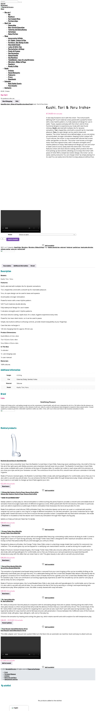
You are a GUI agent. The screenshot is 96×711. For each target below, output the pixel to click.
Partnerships (13, 21)
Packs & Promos (14, 51)
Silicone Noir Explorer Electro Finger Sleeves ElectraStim (19, 494)
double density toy (54, 247)
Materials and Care (10, 678)
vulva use (14, 249)
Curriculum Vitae (14, 19)
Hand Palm (17, 247)
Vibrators (25, 247)
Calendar (7, 81)
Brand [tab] (33, 266)
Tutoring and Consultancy (17, 30)
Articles (11, 71)
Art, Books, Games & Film (17, 40)
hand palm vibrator (87, 247)
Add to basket (13, 239)
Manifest (11, 17)
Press (10, 77)
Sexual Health (13, 55)
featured (69, 247)
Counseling (12, 25)
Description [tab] (7, 266)
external (63, 247)
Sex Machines (13, 58)
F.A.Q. (6, 672)
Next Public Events (15, 83)
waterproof (21, 249)
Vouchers (11, 64)
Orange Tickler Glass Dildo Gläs (10, 533)
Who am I (7, 12)
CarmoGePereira (11, 669)
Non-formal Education (16, 27)
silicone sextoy (5, 249)
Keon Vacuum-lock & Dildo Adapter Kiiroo (13, 630)
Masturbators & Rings (16, 49)
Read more (5, 486)
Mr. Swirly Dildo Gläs (7, 601)
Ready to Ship (13, 66)
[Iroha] (8, 251)
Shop (6, 36)
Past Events (12, 86)
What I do (7, 23)
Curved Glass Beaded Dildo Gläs (10, 568)
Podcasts (11, 75)
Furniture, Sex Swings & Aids (18, 43)
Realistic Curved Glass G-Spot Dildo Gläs (13, 461)
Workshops (12, 32)
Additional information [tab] (21, 266)
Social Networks (14, 73)
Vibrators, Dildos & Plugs (17, 62)
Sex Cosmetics (13, 53)
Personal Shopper (10, 674)
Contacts (7, 88)
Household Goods (14, 45)
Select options (7, 623)
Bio (9, 14)
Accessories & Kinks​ (15, 38)
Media (6, 68)
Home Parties (13, 34)
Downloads (12, 79)
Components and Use (11, 679)
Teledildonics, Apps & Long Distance (21, 60)
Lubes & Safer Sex (15, 47)
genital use (76, 247)
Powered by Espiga (34, 669)
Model (10, 234)
